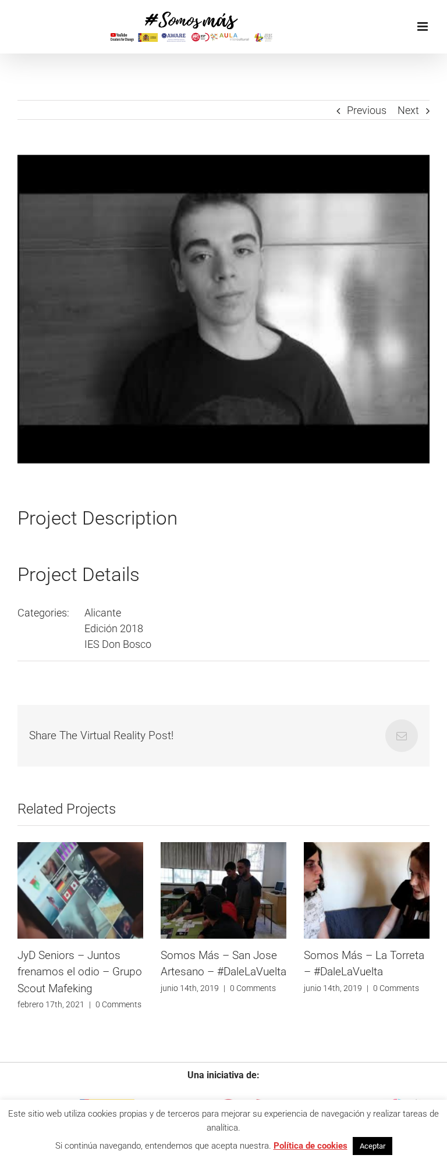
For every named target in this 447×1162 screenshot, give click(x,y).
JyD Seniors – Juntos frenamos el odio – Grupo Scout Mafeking (79, 972)
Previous (366, 110)
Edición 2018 (113, 628)
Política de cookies (310, 1145)
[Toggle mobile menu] (423, 26)
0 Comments (118, 1004)
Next (408, 110)
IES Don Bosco (117, 644)
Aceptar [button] (372, 1146)
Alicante (102, 613)
